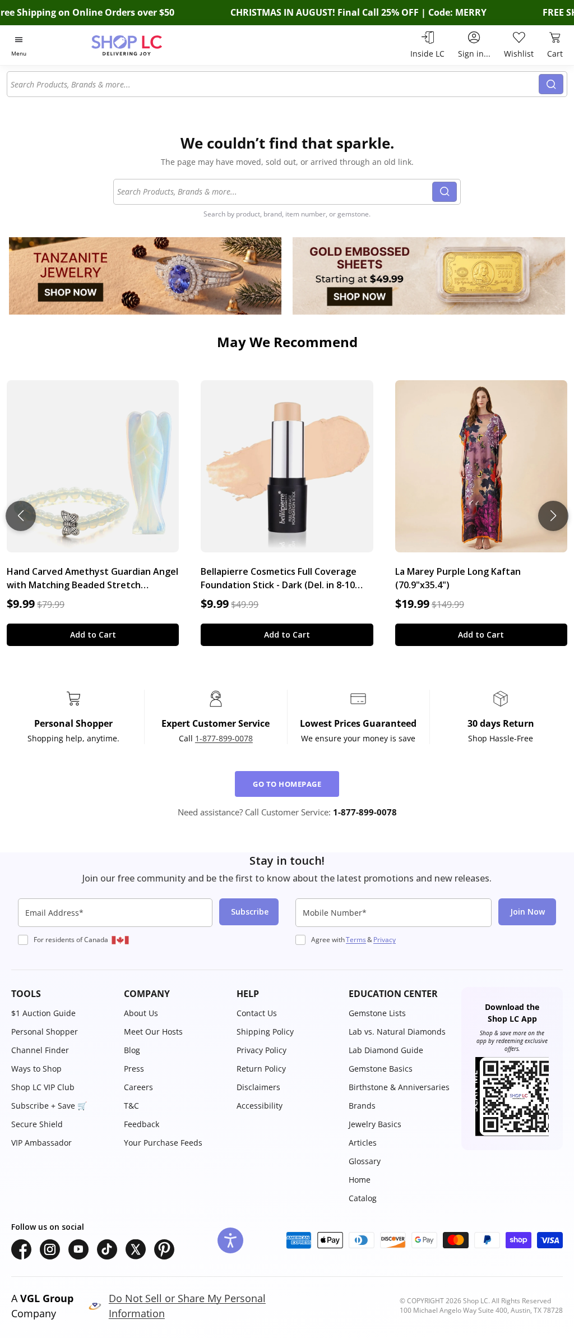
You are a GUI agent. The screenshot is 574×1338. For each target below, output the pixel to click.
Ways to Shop (36, 1068)
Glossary (365, 1161)
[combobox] (273, 84)
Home (360, 1179)
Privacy (384, 939)
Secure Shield (37, 1124)
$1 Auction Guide (43, 1013)
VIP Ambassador (41, 1142)
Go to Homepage (287, 784)
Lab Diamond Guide (386, 1050)
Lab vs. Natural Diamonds (397, 1031)
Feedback (141, 1124)
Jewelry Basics (375, 1124)
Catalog (363, 1198)
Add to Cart (93, 634)
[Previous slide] (21, 516)
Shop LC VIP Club (43, 1087)
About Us (141, 1013)
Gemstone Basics (381, 1068)
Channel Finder (40, 1050)
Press (134, 1068)
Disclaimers (258, 1087)
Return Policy (261, 1068)
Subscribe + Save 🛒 (49, 1105)
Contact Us (257, 1013)
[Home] (146, 45)
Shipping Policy (265, 1031)
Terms (356, 939)
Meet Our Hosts (153, 1031)
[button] (62, 993)
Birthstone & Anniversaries (399, 1087)
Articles (363, 1142)
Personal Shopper (44, 1031)
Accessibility (260, 1105)
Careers (138, 1087)
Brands (362, 1105)
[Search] (551, 84)
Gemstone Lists (377, 1013)
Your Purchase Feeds (163, 1142)
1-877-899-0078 (224, 738)
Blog (132, 1050)
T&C (131, 1105)
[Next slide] (553, 516)
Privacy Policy (261, 1050)
